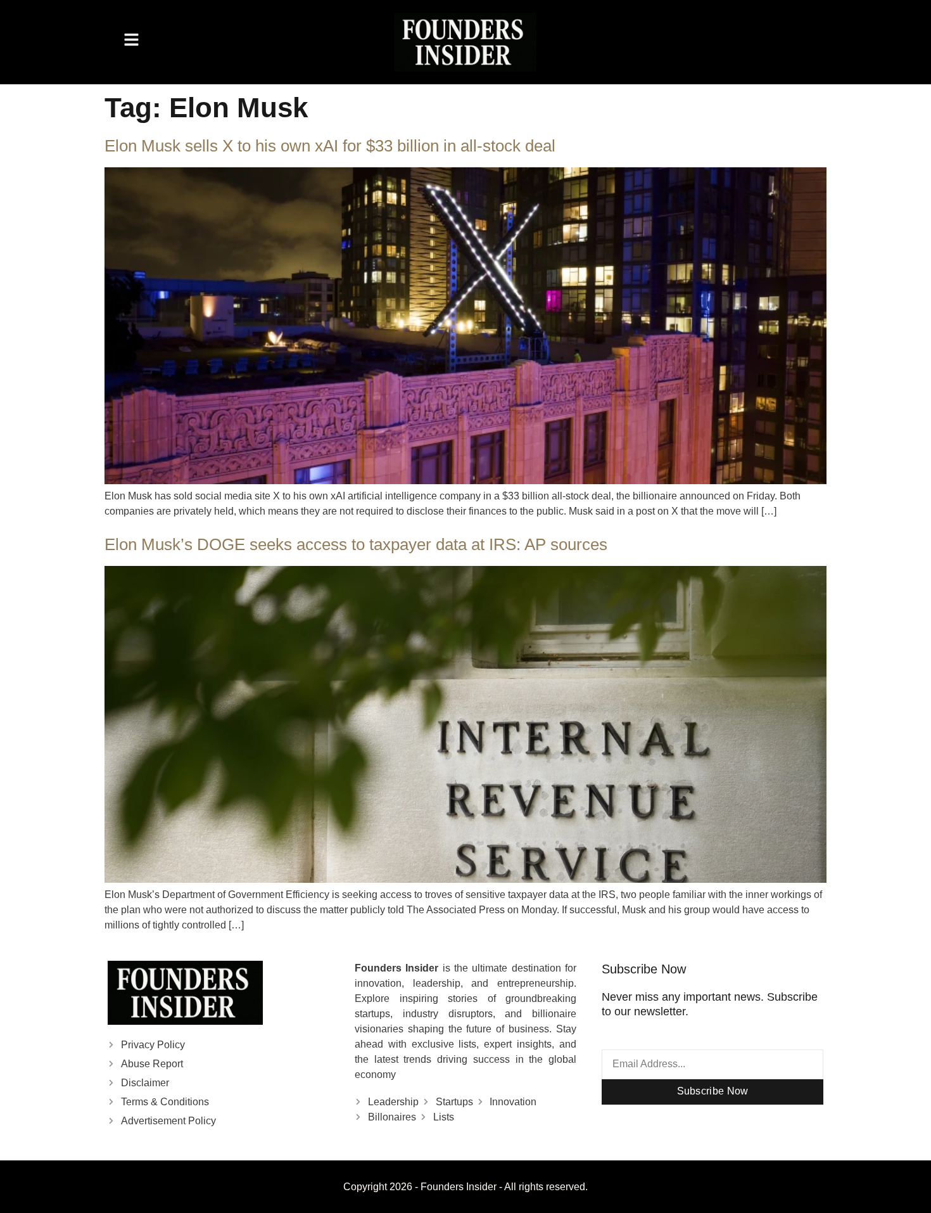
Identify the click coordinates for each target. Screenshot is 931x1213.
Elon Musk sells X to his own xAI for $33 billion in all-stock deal (329, 145)
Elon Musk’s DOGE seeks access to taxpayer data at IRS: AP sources (355, 544)
